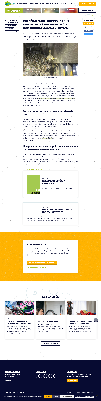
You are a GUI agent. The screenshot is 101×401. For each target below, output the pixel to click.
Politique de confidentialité (84, 397)
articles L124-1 (47, 138)
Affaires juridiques (11, 25)
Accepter (48, 396)
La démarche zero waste (37, 4)
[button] (97, 396)
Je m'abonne (89, 23)
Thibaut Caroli (89, 392)
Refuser (56, 396)
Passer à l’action (52, 4)
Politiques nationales (12, 31)
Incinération (10, 28)
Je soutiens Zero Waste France (41, 262)
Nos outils (63, 4)
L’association (22, 4)
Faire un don (89, 3)
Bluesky (89, 34)
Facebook (89, 30)
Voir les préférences (67, 396)
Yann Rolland (82, 392)
